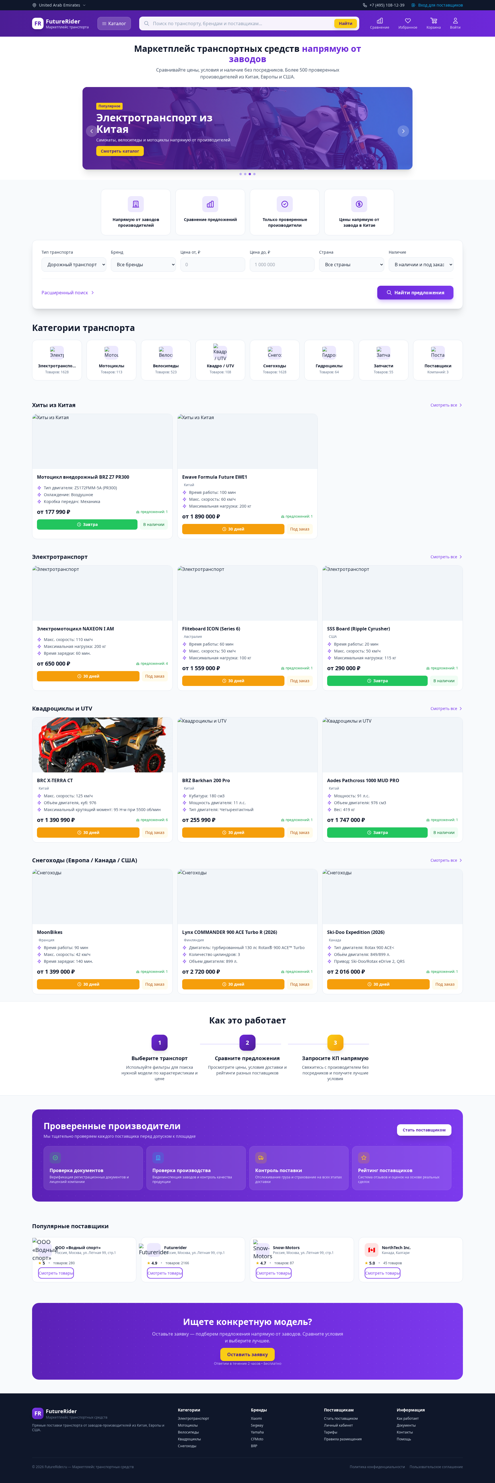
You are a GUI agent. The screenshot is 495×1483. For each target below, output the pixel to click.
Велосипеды (188, 1432)
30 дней (236, 529)
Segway (257, 1425)
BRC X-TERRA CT (55, 780)
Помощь (404, 1439)
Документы (406, 1425)
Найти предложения (419, 292)
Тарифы (330, 1432)
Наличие (397, 252)
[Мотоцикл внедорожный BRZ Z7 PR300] (102, 441)
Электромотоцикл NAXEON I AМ (75, 629)
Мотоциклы (188, 1425)
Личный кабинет (338, 1425)
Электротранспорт (193, 1418)
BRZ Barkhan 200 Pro (206, 780)
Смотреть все (444, 405)
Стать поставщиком (424, 1130)
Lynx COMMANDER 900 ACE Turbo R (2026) (229, 932)
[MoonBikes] (102, 896)
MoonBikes (49, 932)
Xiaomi (256, 1418)
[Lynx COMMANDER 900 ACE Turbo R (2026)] (248, 896)
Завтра (90, 524)
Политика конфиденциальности (377, 1467)
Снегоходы (187, 1445)
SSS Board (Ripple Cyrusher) (358, 629)
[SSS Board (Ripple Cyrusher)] (393, 593)
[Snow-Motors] (262, 1250)
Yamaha (257, 1432)
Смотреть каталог (120, 151)
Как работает (408, 1418)
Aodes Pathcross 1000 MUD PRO (363, 780)
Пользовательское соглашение (436, 1467)
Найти (345, 23)
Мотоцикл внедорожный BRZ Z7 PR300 (83, 477)
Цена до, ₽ (260, 252)
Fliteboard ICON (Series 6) (211, 629)
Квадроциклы (189, 1439)
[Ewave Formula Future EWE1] (248, 441)
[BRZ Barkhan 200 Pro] (248, 744)
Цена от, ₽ (190, 252)
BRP (254, 1445)
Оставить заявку (247, 1354)
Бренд (117, 252)
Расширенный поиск (65, 292)
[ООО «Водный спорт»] (45, 1250)
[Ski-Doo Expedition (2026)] (393, 896)
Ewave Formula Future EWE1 (214, 477)
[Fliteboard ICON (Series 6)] (248, 593)
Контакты (405, 1432)
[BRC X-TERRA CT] (102, 744)
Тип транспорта (57, 252)
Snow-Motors (286, 1247)
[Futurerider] (154, 1250)
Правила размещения (343, 1439)
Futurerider (175, 1247)
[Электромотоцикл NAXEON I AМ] (102, 593)
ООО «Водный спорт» (78, 1247)
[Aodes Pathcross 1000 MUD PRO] (393, 744)
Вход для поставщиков (440, 5)
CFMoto (257, 1439)
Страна (326, 252)
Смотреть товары (56, 1273)
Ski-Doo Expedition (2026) (355, 932)
